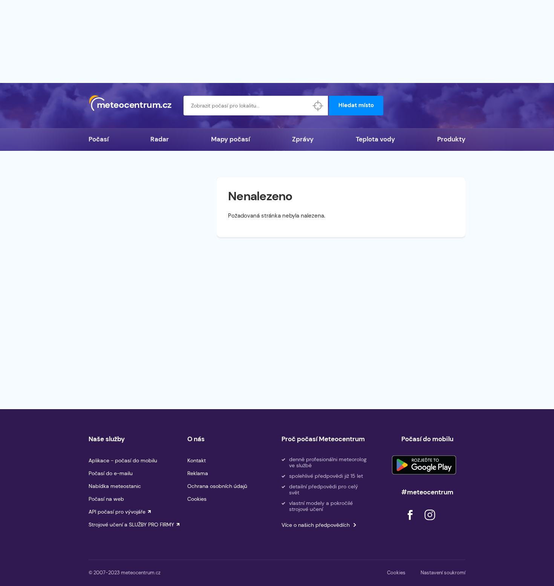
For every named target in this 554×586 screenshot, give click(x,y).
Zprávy (303, 139)
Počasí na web (106, 498)
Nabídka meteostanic (115, 486)
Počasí (99, 139)
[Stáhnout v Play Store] (424, 465)
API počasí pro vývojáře (117, 511)
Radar (159, 139)
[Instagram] (429, 522)
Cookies (197, 498)
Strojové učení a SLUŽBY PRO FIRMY (131, 524)
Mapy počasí (230, 139)
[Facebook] (410, 522)
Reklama (197, 473)
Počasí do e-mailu (111, 473)
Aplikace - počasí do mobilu (123, 460)
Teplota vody (375, 139)
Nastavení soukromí (443, 572)
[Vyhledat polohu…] (318, 105)
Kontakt (196, 460)
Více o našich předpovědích (316, 525)
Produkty (451, 139)
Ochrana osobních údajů (217, 486)
